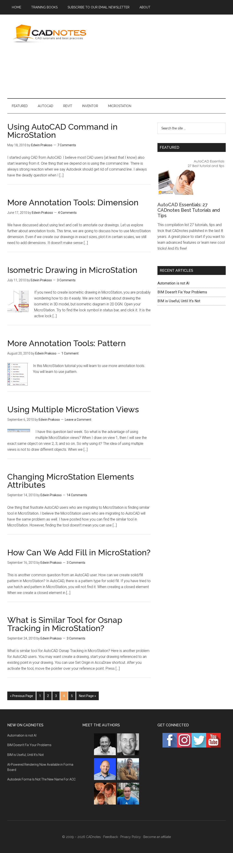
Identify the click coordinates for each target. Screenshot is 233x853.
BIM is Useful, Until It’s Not (178, 301)
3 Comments (66, 280)
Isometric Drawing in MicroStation (72, 270)
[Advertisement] (164, 55)
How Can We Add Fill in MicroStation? (78, 552)
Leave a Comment (78, 419)
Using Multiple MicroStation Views (73, 409)
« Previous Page (21, 696)
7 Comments (66, 145)
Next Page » (87, 696)
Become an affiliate (157, 837)
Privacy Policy (130, 837)
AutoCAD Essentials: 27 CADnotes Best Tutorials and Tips (188, 210)
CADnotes (50, 34)
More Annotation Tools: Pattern (66, 343)
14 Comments (77, 495)
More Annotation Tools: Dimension (73, 202)
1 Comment (70, 353)
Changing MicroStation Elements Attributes (70, 481)
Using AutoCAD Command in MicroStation (62, 131)
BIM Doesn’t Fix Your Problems (182, 292)
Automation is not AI (173, 283)
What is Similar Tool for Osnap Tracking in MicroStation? (64, 624)
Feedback (110, 837)
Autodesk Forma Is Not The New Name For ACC (41, 779)
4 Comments (67, 212)
